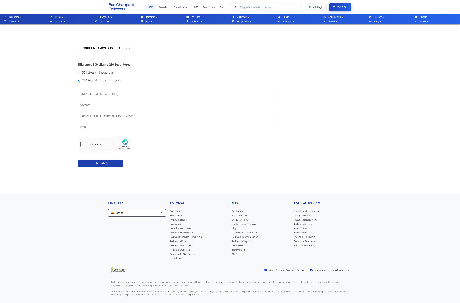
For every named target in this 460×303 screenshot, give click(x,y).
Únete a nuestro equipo (244, 224)
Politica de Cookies (180, 249)
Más (222, 7)
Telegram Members (304, 245)
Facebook (105, 17)
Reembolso (176, 215)
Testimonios (238, 249)
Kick (148, 21)
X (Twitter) (242, 17)
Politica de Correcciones (182, 232)
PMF (196, 7)
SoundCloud (334, 17)
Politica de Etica (178, 241)
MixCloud (287, 21)
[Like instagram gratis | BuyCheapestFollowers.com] (125, 6)
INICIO (150, 7)
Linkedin (59, 21)
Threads (378, 17)
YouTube (196, 17)
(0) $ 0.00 (341, 7)
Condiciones (176, 211)
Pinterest (196, 21)
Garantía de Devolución (244, 232)
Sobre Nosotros (240, 215)
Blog (234, 228)
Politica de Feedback (181, 245)
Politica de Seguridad (243, 241)
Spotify (286, 17)
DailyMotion (243, 21)
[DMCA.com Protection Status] (118, 271)
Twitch (103, 21)
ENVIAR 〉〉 (101, 163)
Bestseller (163, 7)
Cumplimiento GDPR (181, 228)
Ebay (376, 21)
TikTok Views (300, 232)
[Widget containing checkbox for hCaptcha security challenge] (105, 144)
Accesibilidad (238, 245)
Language (115, 203)
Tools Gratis (209, 7)
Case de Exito (177, 258)
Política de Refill (178, 219)
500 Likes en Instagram (97, 72)
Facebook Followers (304, 236)
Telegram (150, 17)
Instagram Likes (302, 215)
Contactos (237, 211)
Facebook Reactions (304, 241)
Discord (13, 21)
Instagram (14, 17)
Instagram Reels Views (306, 219)
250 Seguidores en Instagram (102, 80)
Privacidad (175, 224)
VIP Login (318, 7)
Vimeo (331, 21)
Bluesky (423, 17)
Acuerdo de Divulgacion (182, 254)
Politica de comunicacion (245, 236)
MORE (423, 21)
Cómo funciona (181, 7)
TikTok (58, 17)
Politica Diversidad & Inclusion (186, 236)
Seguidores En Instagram (307, 211)
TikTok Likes (300, 228)
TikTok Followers (303, 224)
